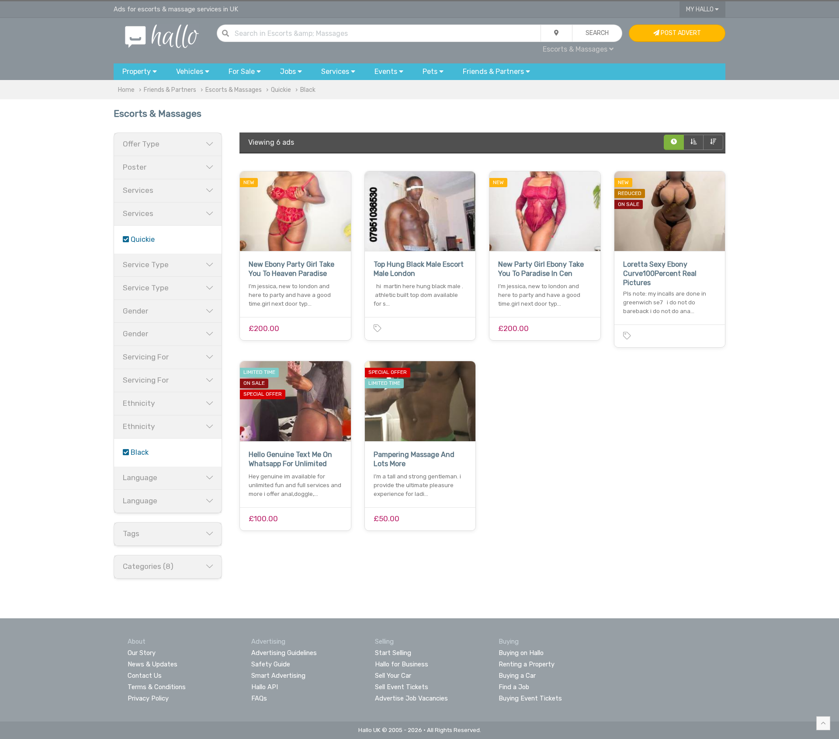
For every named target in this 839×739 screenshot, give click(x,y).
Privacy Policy (148, 698)
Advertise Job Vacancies (411, 698)
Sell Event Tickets (401, 687)
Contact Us (145, 676)
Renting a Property (527, 664)
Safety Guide (270, 664)
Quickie (281, 90)
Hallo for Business (401, 664)
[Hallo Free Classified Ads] (162, 35)
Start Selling (393, 653)
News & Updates (152, 664)
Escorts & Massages (233, 90)
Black (307, 90)
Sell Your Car (393, 676)
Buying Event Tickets (530, 698)
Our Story (142, 653)
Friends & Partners (170, 90)
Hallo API (264, 687)
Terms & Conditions (157, 687)
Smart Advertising (278, 676)
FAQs (259, 698)
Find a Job (514, 687)
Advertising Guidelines (284, 653)
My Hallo (700, 9)
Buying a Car (517, 676)
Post (680, 33)
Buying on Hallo (521, 653)
